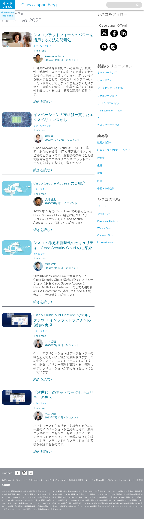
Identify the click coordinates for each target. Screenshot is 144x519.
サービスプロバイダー (109, 103)
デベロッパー (104, 214)
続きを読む (41, 101)
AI (98, 117)
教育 (99, 173)
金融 (99, 165)
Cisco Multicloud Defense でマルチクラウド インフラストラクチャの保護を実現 (62, 320)
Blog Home (7, 16)
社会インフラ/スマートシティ (113, 150)
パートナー (103, 206)
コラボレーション (107, 96)
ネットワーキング (107, 73)
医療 (99, 181)
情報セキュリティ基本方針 (91, 480)
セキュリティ (104, 80)
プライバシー (112, 480)
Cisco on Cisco (105, 235)
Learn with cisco (106, 242)
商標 (141, 480)
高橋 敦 (49, 136)
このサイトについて (41, 480)
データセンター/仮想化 (110, 88)
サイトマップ (59, 480)
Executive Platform (107, 221)
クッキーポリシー (128, 480)
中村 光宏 (50, 264)
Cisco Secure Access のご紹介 (59, 183)
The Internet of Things (109, 111)
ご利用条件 (72, 480)
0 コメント (72, 60)
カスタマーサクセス (108, 125)
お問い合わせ (8, 480)
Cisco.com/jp (7, 12)
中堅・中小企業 (105, 188)
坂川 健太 (50, 199)
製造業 (101, 158)
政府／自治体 (104, 142)
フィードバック (23, 480)
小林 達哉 (50, 341)
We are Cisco (104, 228)
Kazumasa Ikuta (54, 56)
